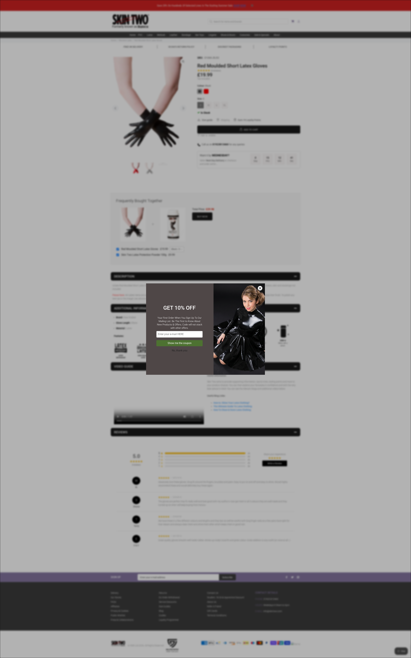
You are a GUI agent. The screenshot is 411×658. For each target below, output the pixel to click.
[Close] (260, 288)
